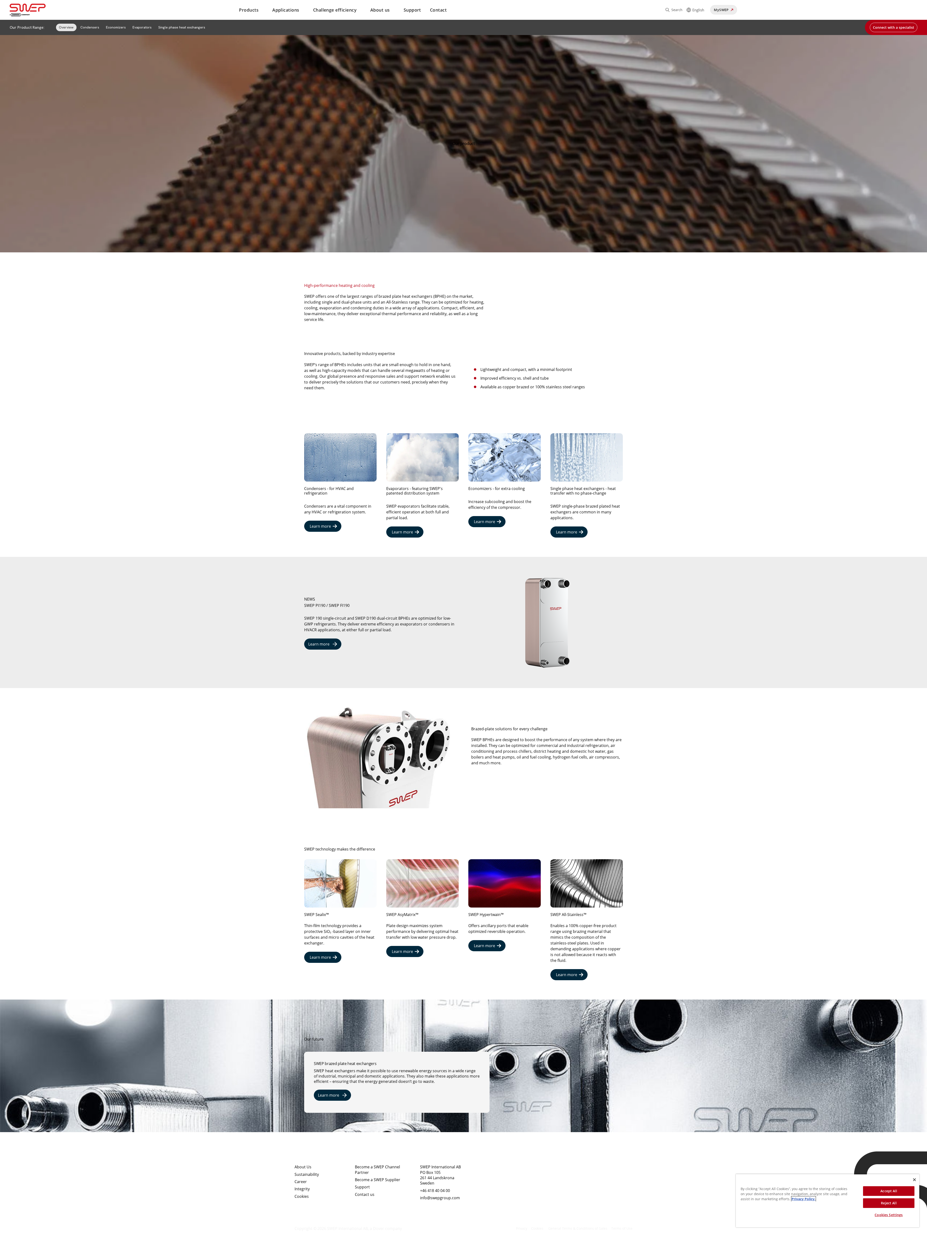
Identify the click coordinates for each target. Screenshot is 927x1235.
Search (676, 9)
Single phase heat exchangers (181, 27)
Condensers (89, 27)
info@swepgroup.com (440, 1197)
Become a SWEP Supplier (377, 1179)
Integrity (302, 1189)
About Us (303, 1167)
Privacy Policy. (803, 1199)
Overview (66, 27)
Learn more (320, 526)
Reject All (888, 1203)
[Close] (914, 1179)
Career (301, 1181)
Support (412, 10)
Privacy (521, 1228)
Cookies (302, 1196)
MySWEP (721, 9)
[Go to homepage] (33, 10)
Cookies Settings (889, 1215)
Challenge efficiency (335, 10)
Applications (285, 10)
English (698, 9)
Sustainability (307, 1174)
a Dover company (386, 1228)
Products (249, 10)
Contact (438, 10)
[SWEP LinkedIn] (491, 1171)
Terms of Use (621, 1228)
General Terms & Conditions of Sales (577, 1228)
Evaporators (142, 27)
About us (380, 10)
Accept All (888, 1191)
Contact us (364, 1194)
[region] (827, 1200)
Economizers (116, 27)
